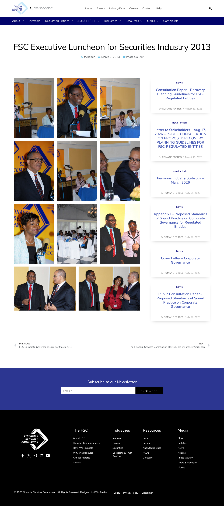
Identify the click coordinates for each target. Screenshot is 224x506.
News (179, 82)
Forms (146, 443)
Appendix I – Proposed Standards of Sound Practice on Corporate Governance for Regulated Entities (180, 220)
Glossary (147, 457)
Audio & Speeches (188, 462)
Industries (110, 21)
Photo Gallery (135, 57)
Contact (146, 8)
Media (151, 21)
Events (101, 8)
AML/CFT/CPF (87, 21)
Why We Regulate (83, 452)
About (16, 21)
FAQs (146, 452)
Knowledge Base (152, 448)
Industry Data (117, 8)
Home (88, 8)
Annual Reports (81, 457)
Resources (132, 21)
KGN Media (100, 492)
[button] (210, 8)
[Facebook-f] (22, 455)
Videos (181, 467)
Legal (117, 492)
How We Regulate (83, 448)
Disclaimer (147, 492)
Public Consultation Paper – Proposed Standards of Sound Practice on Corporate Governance (180, 300)
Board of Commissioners (86, 443)
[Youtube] (48, 455)
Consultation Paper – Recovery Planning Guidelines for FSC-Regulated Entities (180, 94)
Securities (118, 448)
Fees (145, 438)
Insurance (118, 438)
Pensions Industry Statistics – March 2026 (180, 180)
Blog (180, 438)
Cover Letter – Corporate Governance (180, 260)
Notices (182, 452)
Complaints (170, 21)
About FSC (79, 438)
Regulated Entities (57, 21)
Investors (34, 21)
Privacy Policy (130, 492)
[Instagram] (35, 455)
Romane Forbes (172, 108)
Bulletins (182, 443)
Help (159, 8)
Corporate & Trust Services (122, 454)
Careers (133, 8)
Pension (117, 443)
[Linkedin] (41, 455)
